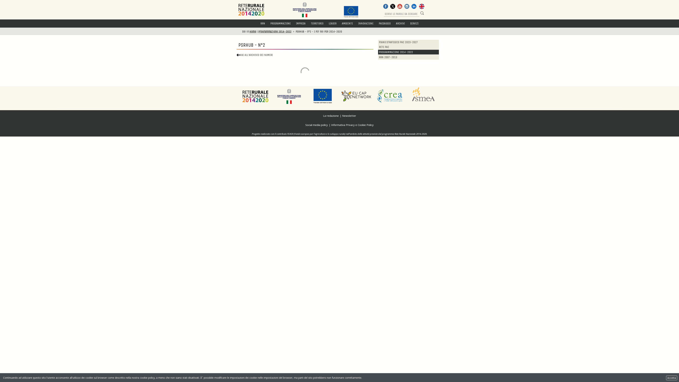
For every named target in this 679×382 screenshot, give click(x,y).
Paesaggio (385, 23)
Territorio (317, 23)
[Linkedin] (414, 7)
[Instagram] (407, 7)
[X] (393, 7)
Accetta (672, 378)
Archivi (400, 23)
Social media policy (316, 125)
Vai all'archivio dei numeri (256, 55)
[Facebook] (385, 7)
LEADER (332, 23)
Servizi (414, 23)
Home (252, 31)
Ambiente (347, 23)
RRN (262, 23)
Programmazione (280, 23)
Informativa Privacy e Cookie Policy (352, 125)
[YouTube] (400, 7)
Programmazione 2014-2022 (274, 31)
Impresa (301, 23)
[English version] (422, 7)
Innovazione (365, 23)
